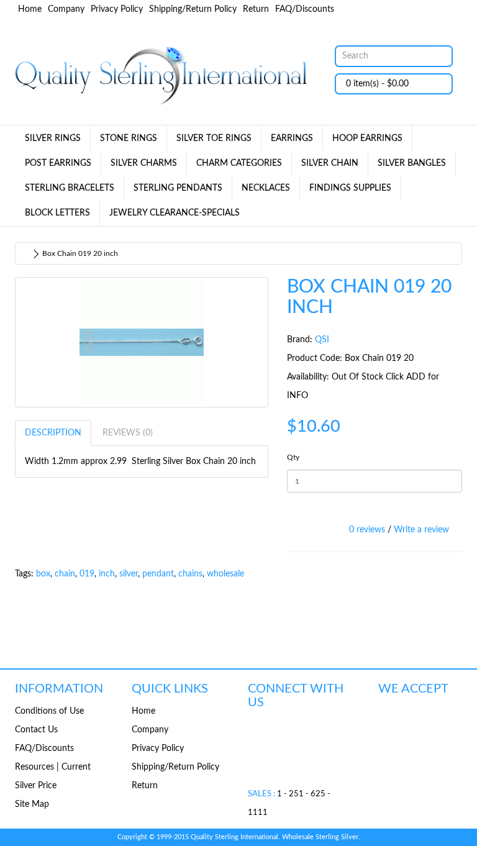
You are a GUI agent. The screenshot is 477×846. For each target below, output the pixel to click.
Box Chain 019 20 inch (80, 253)
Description (53, 433)
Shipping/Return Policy (193, 9)
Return (256, 9)
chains (190, 574)
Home (30, 9)
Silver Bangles (412, 163)
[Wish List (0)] (431, 10)
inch (107, 574)
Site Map (32, 804)
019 (87, 574)
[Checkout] (449, 10)
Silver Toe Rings (214, 138)
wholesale (225, 574)
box (43, 574)
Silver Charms (144, 163)
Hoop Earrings (367, 138)
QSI (322, 339)
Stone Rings (128, 138)
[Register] (391, 10)
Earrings (292, 138)
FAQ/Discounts (304, 9)
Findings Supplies (350, 188)
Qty (293, 457)
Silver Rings (53, 138)
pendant (158, 574)
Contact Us (36, 729)
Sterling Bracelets (69, 188)
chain (65, 574)
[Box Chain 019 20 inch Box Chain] (141, 342)
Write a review (421, 529)
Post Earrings (58, 163)
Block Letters (57, 213)
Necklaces (266, 188)
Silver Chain (329, 163)
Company (66, 9)
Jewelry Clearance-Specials (174, 213)
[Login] (412, 10)
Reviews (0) (127, 433)
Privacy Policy (117, 9)
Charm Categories (239, 163)
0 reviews (367, 529)
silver (128, 574)
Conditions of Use (49, 711)
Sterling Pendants (178, 188)
